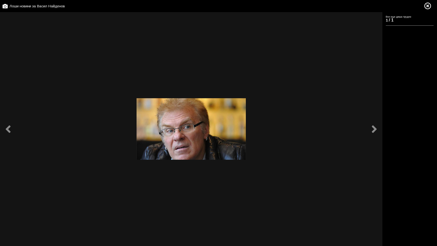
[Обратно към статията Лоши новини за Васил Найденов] (427, 6)
